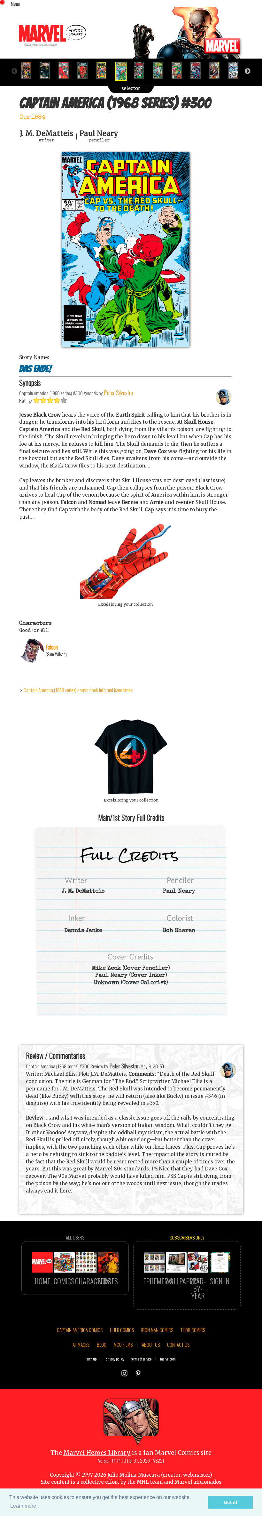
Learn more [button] (23, 1506)
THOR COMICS (193, 1329)
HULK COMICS (122, 1329)
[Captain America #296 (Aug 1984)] (47, 70)
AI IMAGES (81, 1344)
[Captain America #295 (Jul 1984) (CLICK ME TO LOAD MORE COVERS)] (28, 70)
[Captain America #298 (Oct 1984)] (85, 70)
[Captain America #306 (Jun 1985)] (236, 70)
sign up (92, 1359)
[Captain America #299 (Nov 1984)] (104, 70)
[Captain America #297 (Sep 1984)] (66, 70)
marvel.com (168, 1359)
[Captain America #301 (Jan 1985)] (141, 70)
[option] (28, 70)
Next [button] (247, 71)
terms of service (141, 1359)
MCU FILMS (123, 1344)
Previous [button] (14, 71)
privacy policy (114, 1359)
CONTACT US (178, 1344)
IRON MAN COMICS (157, 1329)
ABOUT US (151, 1344)
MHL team (150, 1482)
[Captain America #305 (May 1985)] (217, 70)
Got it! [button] (230, 1502)
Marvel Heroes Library (97, 1452)
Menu (15, 3)
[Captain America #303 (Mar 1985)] (179, 70)
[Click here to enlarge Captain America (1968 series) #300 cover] (125, 345)
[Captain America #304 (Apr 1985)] (198, 70)
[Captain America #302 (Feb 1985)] (160, 70)
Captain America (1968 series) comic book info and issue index (78, 689)
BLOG (101, 1344)
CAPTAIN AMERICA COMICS (80, 1329)
